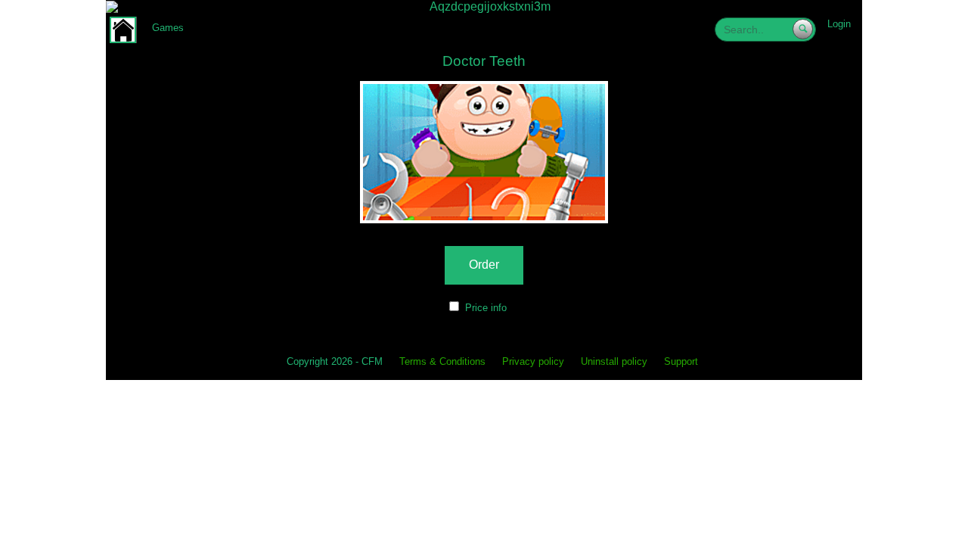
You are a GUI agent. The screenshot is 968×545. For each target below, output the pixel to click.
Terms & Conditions (442, 362)
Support (681, 362)
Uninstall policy (614, 362)
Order (484, 264)
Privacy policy (533, 362)
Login (839, 24)
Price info (486, 307)
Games (168, 27)
